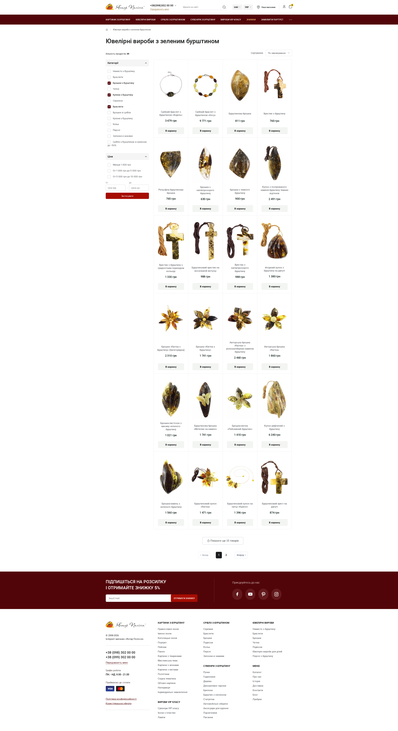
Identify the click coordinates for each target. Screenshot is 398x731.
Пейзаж (162, 646)
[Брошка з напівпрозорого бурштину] (205, 164)
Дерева (207, 681)
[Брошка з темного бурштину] (240, 164)
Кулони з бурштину (123, 94)
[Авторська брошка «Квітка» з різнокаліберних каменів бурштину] (240, 319)
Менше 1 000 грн (122, 164)
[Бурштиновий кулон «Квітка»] (205, 477)
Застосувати (127, 196)
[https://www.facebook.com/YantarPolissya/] (237, 594)
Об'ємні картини (167, 683)
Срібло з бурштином (173, 19)
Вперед (240, 555)
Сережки (118, 100)
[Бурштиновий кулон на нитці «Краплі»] (240, 478)
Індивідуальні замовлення (172, 692)
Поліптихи (163, 674)
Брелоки (208, 690)
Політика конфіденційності (121, 698)
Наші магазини (268, 7)
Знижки (251, 19)
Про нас (257, 676)
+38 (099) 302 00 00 (120, 657)
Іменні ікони (164, 633)
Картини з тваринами (170, 655)
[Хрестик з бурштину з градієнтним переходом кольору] (171, 241)
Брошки (207, 637)
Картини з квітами (168, 669)
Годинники (209, 676)
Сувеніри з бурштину (202, 19)
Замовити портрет (272, 19)
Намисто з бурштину (124, 71)
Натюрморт (164, 687)
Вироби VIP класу (231, 19)
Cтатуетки (208, 699)
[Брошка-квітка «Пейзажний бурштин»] (240, 400)
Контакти (258, 690)
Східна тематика (167, 678)
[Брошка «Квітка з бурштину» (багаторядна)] (171, 320)
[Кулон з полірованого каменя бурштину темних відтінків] (274, 164)
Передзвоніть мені (159, 9)
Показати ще (224, 540)
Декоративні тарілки (214, 685)
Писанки (208, 717)
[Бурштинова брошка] (240, 86)
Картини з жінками (168, 665)
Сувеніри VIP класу (168, 708)
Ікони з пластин (167, 712)
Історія (256, 681)
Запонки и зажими (123, 136)
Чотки (116, 88)
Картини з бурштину (118, 19)
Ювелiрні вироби (145, 19)
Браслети (118, 77)
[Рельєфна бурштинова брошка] (171, 164)
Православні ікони (168, 628)
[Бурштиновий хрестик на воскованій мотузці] (205, 242)
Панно (161, 651)
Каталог (257, 672)
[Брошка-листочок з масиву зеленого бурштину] (171, 400)
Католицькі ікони (167, 637)
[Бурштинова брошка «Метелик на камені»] (205, 400)
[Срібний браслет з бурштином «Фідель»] (171, 86)
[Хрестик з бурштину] (274, 86)
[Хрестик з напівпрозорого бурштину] (240, 241)
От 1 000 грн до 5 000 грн (127, 170)
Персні (116, 130)
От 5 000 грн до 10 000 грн (127, 176)
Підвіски (208, 642)
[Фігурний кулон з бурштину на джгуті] (274, 241)
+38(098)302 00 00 (161, 5)
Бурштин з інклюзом (214, 694)
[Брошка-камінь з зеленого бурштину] (171, 478)
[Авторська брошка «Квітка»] (274, 320)
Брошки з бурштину (123, 83)
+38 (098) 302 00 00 (120, 652)
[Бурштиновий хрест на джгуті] (274, 478)
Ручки (206, 672)
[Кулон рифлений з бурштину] (274, 400)
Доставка (258, 685)
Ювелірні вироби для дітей (267, 651)
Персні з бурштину (263, 655)
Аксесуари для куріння (215, 708)
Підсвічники (210, 712)
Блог (255, 694)
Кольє (116, 124)
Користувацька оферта (118, 703)
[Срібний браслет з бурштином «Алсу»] (205, 86)
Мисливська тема (167, 660)
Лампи (161, 717)
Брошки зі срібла (122, 112)
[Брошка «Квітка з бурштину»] (205, 320)
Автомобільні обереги (215, 703)
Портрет (162, 642)
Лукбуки (257, 699)
